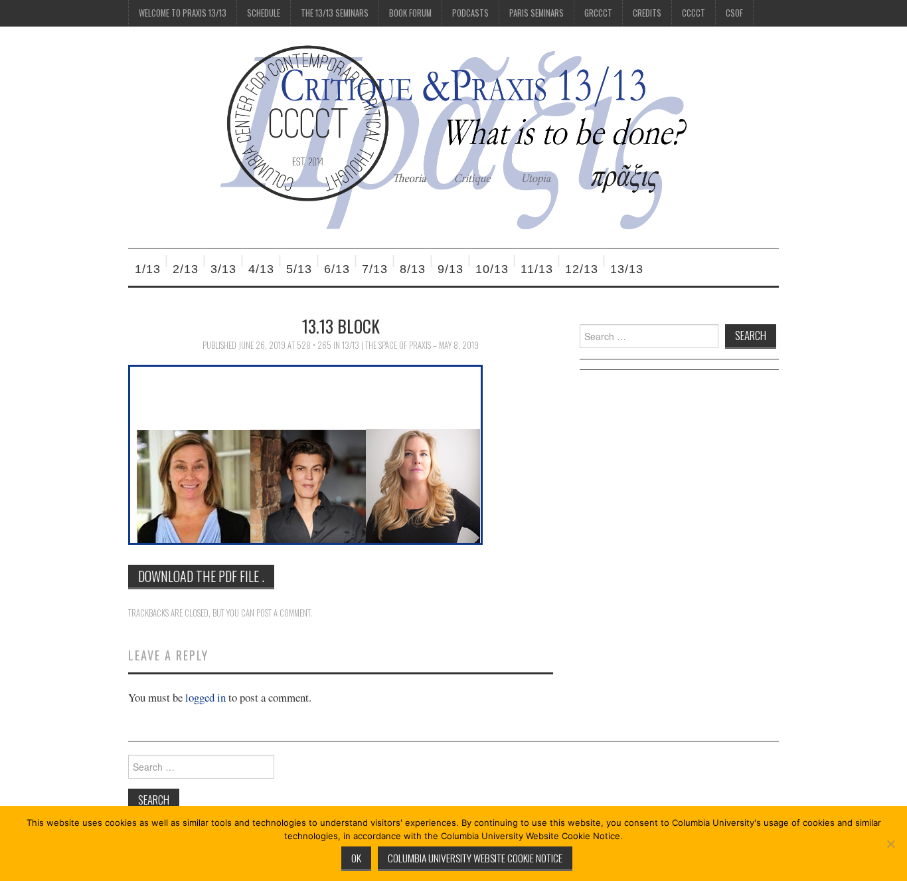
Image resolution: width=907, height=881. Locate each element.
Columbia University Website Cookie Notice (475, 858)
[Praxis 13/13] (453, 136)
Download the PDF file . (201, 576)
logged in (205, 697)
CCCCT (693, 13)
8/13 (413, 269)
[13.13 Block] (305, 453)
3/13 (223, 269)
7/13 (375, 269)
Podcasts (470, 13)
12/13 (581, 269)
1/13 (148, 269)
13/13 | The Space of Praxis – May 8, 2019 (410, 345)
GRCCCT (598, 13)
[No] (890, 843)
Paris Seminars (536, 13)
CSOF (734, 13)
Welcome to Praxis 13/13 (182, 13)
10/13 (492, 269)
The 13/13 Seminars (335, 13)
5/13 (299, 269)
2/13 (186, 269)
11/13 (537, 269)
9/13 (450, 269)
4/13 (261, 269)
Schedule (263, 13)
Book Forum (410, 13)
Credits (647, 13)
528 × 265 (314, 345)
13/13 (626, 269)
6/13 (337, 269)
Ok (356, 858)
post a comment (283, 613)
